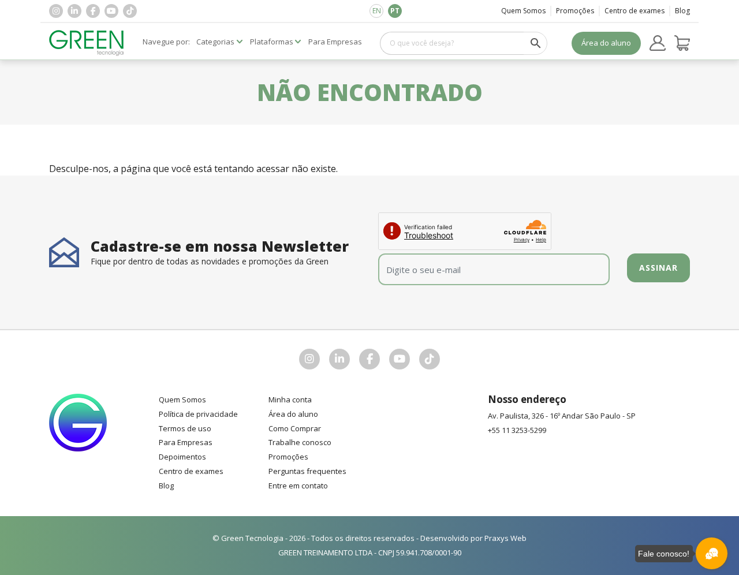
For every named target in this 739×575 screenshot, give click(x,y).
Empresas (335, 41)
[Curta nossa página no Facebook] (93, 11)
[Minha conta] (658, 43)
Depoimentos (182, 456)
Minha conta (290, 399)
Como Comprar (294, 428)
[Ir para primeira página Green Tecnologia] (86, 43)
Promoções (575, 11)
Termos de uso (185, 428)
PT (395, 11)
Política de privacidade (198, 414)
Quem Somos (523, 11)
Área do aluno (606, 43)
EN (376, 11)
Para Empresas (185, 442)
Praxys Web (505, 538)
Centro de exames (634, 11)
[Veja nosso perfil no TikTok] (130, 11)
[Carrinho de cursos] (682, 43)
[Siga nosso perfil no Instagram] (56, 11)
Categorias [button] (215, 41)
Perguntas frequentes (307, 471)
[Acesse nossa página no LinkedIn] (74, 11)
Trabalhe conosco (299, 442)
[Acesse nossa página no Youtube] (111, 11)
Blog (682, 11)
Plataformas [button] (271, 41)
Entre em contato (298, 485)
